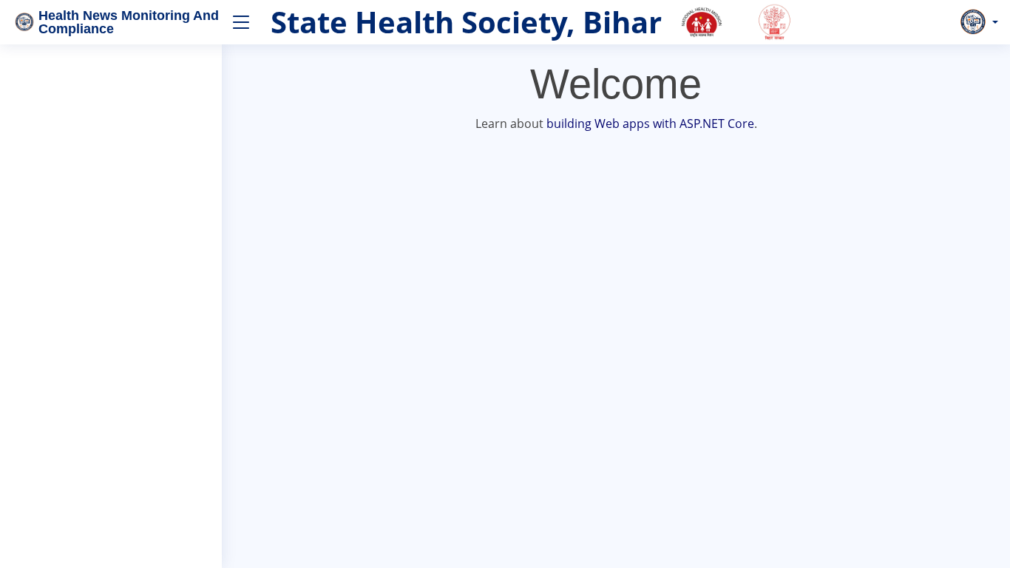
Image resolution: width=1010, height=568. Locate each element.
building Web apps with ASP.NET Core (650, 123)
